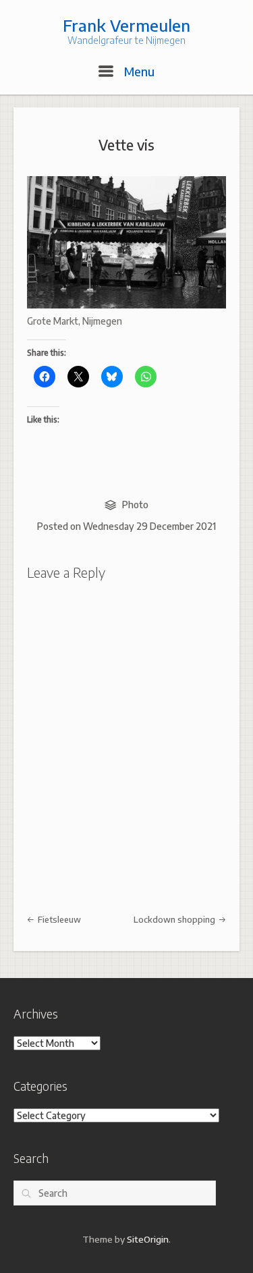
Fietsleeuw (58, 919)
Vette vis (126, 145)
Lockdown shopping (175, 919)
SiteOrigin (148, 1239)
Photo (135, 504)
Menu (137, 71)
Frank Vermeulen (126, 25)
